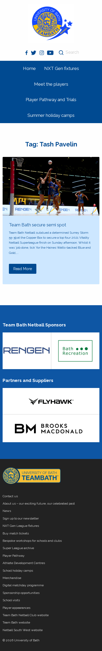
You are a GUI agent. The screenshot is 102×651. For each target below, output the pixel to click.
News (7, 511)
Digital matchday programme (23, 585)
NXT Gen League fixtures (21, 526)
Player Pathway (14, 555)
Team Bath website (16, 622)
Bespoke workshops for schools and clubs (32, 541)
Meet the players (51, 84)
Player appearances (16, 608)
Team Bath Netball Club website (26, 615)
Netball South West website (23, 630)
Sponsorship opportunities (21, 593)
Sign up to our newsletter (21, 518)
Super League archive (18, 548)
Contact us (10, 496)
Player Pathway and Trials (51, 99)
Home (29, 68)
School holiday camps (18, 570)
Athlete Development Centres (24, 563)
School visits (11, 600)
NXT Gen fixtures (61, 68)
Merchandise (12, 578)
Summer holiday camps (51, 115)
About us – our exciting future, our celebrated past (39, 503)
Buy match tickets (16, 533)
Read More (22, 269)
